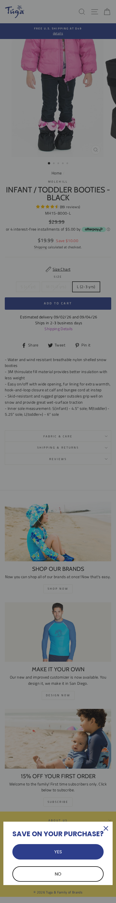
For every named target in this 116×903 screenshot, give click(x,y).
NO (58, 874)
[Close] (106, 828)
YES (58, 852)
